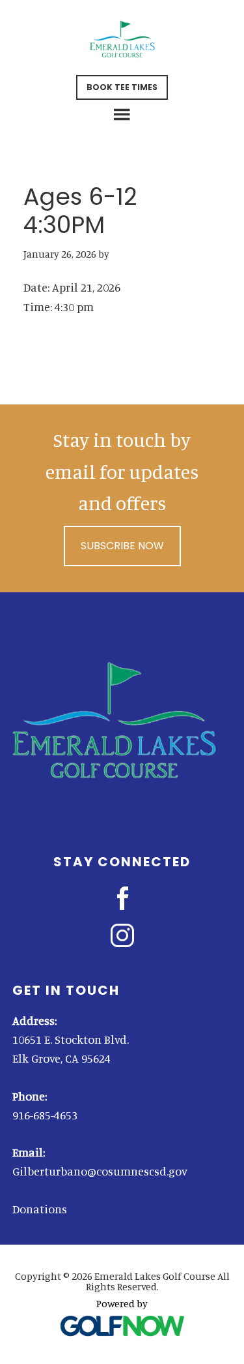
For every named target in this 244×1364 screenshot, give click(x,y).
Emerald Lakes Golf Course (122, 39)
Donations (39, 1209)
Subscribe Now (122, 545)
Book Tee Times (122, 87)
